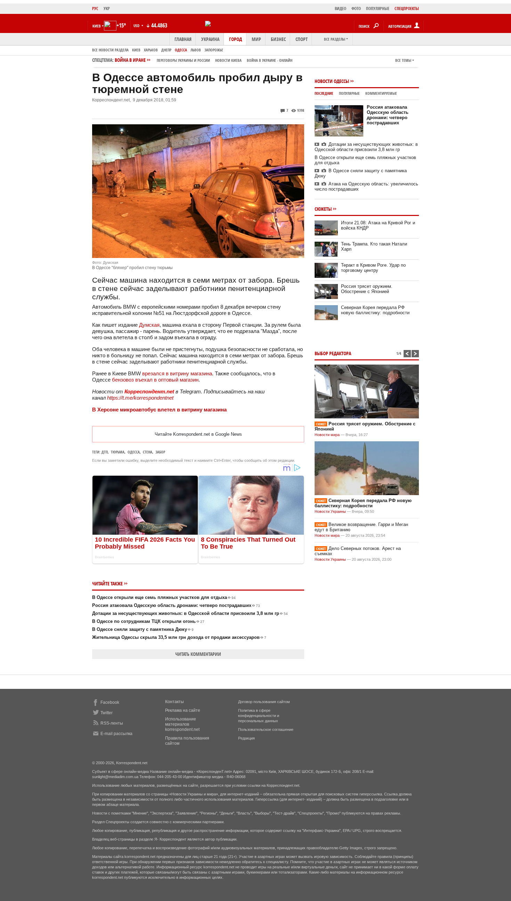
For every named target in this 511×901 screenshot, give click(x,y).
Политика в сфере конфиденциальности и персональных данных (258, 715)
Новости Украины (330, 511)
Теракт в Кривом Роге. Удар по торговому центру (373, 267)
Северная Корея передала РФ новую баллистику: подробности (375, 310)
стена (147, 451)
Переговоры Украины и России (183, 60)
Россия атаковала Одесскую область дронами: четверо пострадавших (176, 605)
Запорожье (213, 49)
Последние (324, 93)
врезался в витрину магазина (177, 373)
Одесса (181, 49)
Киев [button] (96, 25)
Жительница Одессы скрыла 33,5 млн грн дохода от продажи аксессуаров (179, 637)
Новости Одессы (332, 81)
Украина (210, 39)
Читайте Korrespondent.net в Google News (198, 434)
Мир (256, 39)
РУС (95, 8)
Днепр (166, 49)
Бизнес (278, 39)
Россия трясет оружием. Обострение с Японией (366, 289)
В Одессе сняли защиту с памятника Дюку (143, 629)
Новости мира (327, 435)
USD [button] (136, 25)
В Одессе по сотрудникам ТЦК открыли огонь (148, 621)
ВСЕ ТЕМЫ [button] (403, 60)
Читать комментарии (198, 654)
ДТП (105, 451)
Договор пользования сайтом (264, 702)
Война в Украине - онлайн (269, 60)
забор (160, 451)
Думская (149, 325)
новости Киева (228, 60)
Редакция (246, 738)
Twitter (106, 712)
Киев (136, 49)
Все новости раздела (110, 49)
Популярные (349, 93)
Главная (183, 39)
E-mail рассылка (116, 733)
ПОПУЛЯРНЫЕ (377, 8)
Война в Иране (203, 60)
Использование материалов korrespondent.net (182, 724)
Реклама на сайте (182, 710)
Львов (195, 49)
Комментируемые (381, 93)
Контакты (174, 701)
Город (235, 39)
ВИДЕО (340, 8)
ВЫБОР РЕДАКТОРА (333, 353)
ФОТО (356, 8)
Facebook (109, 702)
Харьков (151, 49)
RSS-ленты (111, 723)
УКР (107, 8)
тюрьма (117, 451)
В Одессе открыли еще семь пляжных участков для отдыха (164, 597)
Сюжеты (323, 209)
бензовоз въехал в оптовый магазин (155, 380)
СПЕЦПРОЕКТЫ (407, 8)
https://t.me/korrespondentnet (140, 398)
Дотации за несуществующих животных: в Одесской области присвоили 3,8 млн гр (190, 613)
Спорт (301, 39)
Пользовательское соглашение (265, 729)
